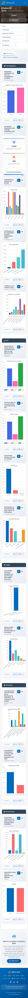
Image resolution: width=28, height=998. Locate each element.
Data (21, 120)
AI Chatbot (7, 978)
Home (5, 975)
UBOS (22, 978)
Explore (9, 975)
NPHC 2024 (10, 3)
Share (14, 15)
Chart (16, 120)
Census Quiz (16, 978)
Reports (22, 975)
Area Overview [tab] (9, 53)
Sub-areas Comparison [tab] (11, 57)
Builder (17, 975)
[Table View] (22, 72)
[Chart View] (18, 72)
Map (14, 975)
